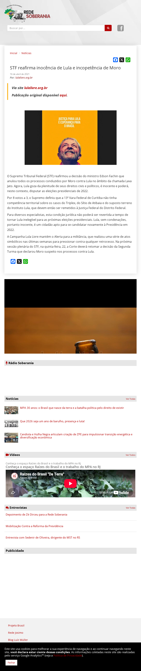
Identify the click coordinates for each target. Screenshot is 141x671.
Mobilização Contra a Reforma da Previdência (34, 526)
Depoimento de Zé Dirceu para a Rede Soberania (36, 514)
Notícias (26, 53)
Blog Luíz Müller (18, 640)
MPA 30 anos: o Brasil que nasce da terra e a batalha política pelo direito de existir (72, 408)
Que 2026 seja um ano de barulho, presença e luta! (52, 421)
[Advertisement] (70, 581)
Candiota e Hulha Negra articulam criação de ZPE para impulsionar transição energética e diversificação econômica (76, 435)
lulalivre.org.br (36, 88)
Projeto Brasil (16, 625)
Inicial (13, 53)
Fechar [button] (11, 662)
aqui (63, 95)
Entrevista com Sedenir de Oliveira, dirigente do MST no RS (43, 537)
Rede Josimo (15, 632)
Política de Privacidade (67, 655)
